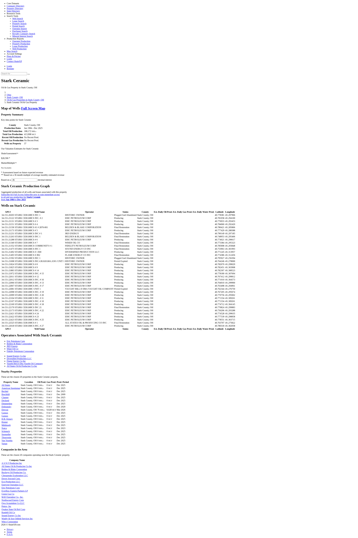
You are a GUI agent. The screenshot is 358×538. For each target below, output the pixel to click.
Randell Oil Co (8, 512)
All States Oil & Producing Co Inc (22, 366)
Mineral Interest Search (22, 36)
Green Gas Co (8, 494)
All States (6, 385)
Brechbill (6, 394)
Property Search (19, 23)
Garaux (5, 413)
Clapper (5, 397)
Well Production (19, 49)
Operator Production (21, 41)
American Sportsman (11, 388)
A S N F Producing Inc (12, 463)
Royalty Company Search (23, 33)
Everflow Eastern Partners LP (15, 491)
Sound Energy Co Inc (16, 356)
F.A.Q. (10, 534)
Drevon (5, 410)
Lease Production (20, 46)
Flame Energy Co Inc (16, 361)
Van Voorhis (7, 440)
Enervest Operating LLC (12, 485)
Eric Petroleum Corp (16, 341)
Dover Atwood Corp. (11, 478)
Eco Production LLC (11, 481)
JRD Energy (12, 346)
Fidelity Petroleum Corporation (20, 351)
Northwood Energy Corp (13, 500)
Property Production (21, 44)
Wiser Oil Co (12, 349)
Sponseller (6, 434)
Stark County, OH (15, 97)
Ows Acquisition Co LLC (13, 503)
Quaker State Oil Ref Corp (13, 509)
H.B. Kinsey (7, 419)
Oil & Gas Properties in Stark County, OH (25, 100)
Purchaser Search (20, 31)
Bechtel (5, 391)
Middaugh (6, 425)
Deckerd (5, 400)
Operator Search (19, 28)
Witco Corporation (10, 522)
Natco (4, 428)
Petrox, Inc (6, 506)
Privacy (10, 529)
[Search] (29, 74)
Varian (4, 443)
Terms (9, 532)
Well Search (17, 18)
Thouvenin (6, 437)
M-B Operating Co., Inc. (12, 497)
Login (9, 66)
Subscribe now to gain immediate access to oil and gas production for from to (30, 197)
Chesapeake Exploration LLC (15, 475)
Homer (5, 422)
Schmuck (6, 431)
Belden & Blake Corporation (19, 344)
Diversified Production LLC (19, 358)
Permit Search (18, 26)
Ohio (9, 95)
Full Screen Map (33, 108)
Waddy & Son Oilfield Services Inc (17, 518)
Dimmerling (7, 403)
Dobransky (6, 406)
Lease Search (18, 21)
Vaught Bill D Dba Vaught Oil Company (25, 363)
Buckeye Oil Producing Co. (14, 472)
